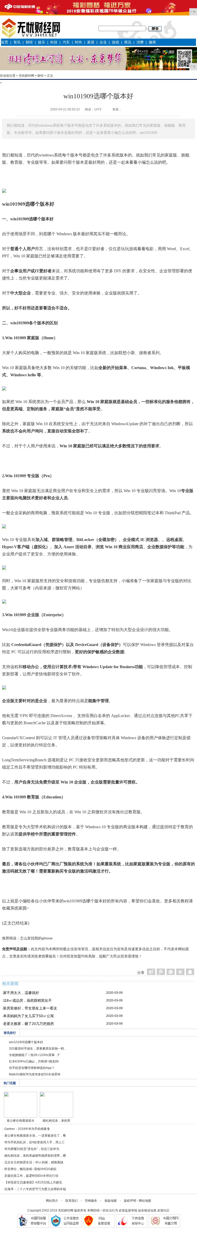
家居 (90, 42)
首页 (4, 42)
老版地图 (110, 1200)
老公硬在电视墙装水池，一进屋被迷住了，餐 (35, 1135)
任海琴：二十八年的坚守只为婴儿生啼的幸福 (35, 1189)
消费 (140, 42)
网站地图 (145, 1200)
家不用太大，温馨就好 (21, 993)
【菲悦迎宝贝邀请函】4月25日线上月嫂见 (33, 1182)
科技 (53, 42)
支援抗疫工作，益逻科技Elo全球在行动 (31, 1176)
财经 (29, 42)
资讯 (17, 42)
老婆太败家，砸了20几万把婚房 (28, 1024)
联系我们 (71, 1200)
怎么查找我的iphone (36, 938)
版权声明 (130, 1200)
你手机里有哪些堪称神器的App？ (32, 1068)
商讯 (127, 42)
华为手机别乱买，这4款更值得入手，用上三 (34, 1142)
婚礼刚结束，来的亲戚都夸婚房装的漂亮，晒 (35, 1155)
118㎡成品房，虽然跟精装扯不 (27, 1000)
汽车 (66, 42)
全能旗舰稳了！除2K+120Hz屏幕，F (34, 1055)
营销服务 (91, 1200)
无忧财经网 (26, 75)
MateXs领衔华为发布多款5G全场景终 (35, 1074)
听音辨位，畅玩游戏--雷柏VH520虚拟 (30, 1169)
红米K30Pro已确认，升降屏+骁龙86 (34, 1061)
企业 (103, 42)
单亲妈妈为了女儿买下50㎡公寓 (28, 1016)
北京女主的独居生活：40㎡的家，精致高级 (33, 1162)
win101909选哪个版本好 (26, 1042)
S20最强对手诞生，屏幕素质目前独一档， (38, 1048)
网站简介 (52, 1200)
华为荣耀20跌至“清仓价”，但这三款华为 (31, 1149)
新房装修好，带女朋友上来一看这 (30, 1008)
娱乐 (41, 42)
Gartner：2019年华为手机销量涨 (27, 1129)
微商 (152, 42)
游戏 (115, 42)
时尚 (78, 42)
